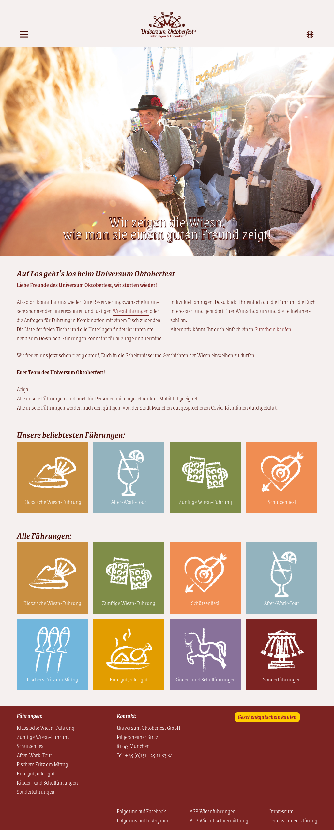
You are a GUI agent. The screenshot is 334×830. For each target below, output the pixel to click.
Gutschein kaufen (272, 329)
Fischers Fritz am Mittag (52, 679)
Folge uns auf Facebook (141, 811)
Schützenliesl (282, 501)
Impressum (281, 811)
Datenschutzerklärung (293, 820)
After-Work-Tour (128, 501)
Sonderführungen (282, 679)
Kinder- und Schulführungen (205, 679)
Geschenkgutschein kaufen (267, 716)
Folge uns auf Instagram (142, 820)
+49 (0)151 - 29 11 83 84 (149, 755)
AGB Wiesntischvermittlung (219, 820)
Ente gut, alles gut (129, 679)
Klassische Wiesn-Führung (52, 501)
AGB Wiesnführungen (212, 811)
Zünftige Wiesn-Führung (205, 501)
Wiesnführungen (131, 310)
